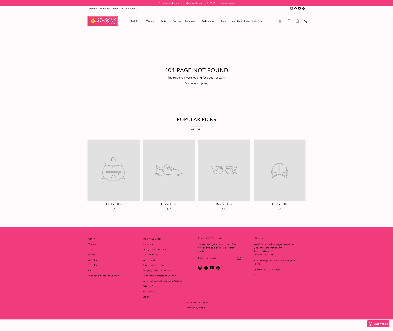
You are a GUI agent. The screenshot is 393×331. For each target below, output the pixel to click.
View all (196, 129)
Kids (163, 20)
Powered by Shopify (196, 307)
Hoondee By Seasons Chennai (246, 20)
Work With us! (150, 254)
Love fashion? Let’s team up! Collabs (162, 280)
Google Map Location (155, 249)
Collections (208, 20)
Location (92, 8)
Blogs (146, 296)
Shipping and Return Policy (157, 270)
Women (150, 20)
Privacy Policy (150, 286)
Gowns (177, 20)
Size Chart (148, 291)
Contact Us (132, 8)
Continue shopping (197, 83)
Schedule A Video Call (111, 8)
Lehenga (190, 20)
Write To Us (149, 259)
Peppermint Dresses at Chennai (159, 275)
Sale (223, 20)
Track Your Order (152, 238)
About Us (148, 243)
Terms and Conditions (154, 265)
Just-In (135, 20)
